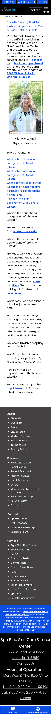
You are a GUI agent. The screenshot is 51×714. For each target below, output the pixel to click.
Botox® (14, 554)
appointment (15, 388)
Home (7, 16)
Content (15, 505)
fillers (15, 285)
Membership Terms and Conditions (25, 490)
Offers (14, 484)
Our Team (17, 423)
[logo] (9, 7)
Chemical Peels (20, 558)
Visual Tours (18, 431)
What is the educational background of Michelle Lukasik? (21, 163)
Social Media (18, 467)
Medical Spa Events (22, 436)
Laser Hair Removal (22, 585)
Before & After (19, 440)
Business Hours (19, 532)
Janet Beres (14, 293)
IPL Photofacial (19, 580)
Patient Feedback (21, 471)
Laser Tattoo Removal (23, 589)
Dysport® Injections (22, 567)
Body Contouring (20, 549)
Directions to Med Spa (23, 527)
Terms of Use (18, 445)
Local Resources (20, 480)
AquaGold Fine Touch (23, 545)
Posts (14, 427)
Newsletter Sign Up (22, 496)
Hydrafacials (18, 576)
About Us (16, 418)
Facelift (15, 571)
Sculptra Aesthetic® (22, 598)
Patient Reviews (20, 475)
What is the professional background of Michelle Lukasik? (21, 175)
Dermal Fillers (18, 562)
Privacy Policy (19, 449)
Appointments (19, 518)
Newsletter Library (21, 462)
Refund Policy (19, 501)
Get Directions (19, 523)
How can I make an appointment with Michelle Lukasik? (22, 202)
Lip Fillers (16, 593)
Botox (36, 281)
